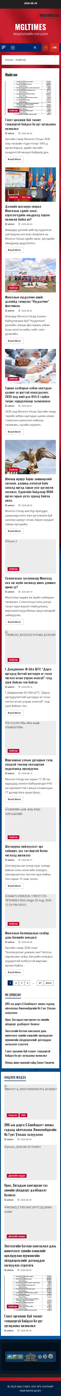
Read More (16, 159)
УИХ (23, 1115)
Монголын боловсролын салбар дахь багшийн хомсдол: (30, 911)
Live (55, 47)
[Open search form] (35, 47)
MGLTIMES (30, 26)
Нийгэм (13, 110)
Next (49, 983)
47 (40, 983)
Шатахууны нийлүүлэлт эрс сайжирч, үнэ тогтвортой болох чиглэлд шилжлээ (30, 824)
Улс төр (26, 197)
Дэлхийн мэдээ (16, 1175)
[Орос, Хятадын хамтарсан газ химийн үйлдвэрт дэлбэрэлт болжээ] (30, 1162)
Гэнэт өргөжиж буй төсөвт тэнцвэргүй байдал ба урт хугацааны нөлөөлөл (30, 98)
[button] (4, 47)
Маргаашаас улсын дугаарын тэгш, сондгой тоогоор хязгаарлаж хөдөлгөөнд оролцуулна (30, 738)
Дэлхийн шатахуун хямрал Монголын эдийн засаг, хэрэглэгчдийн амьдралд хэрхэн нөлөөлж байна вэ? (30, 184)
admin (11, 133)
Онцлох (12, 1115)
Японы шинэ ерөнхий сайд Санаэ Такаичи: (30, 1062)
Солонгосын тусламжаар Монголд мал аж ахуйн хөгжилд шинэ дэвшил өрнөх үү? (30, 556)
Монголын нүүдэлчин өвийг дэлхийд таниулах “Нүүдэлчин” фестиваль (30, 275)
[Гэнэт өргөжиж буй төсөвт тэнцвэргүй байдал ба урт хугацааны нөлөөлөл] (30, 1293)
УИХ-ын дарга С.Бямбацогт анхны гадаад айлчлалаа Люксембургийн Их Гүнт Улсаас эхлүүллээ (30, 1008)
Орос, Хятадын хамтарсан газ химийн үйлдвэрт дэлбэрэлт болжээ (27, 1021)
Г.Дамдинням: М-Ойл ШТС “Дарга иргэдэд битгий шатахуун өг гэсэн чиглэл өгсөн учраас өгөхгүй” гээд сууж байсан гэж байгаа (30, 647)
